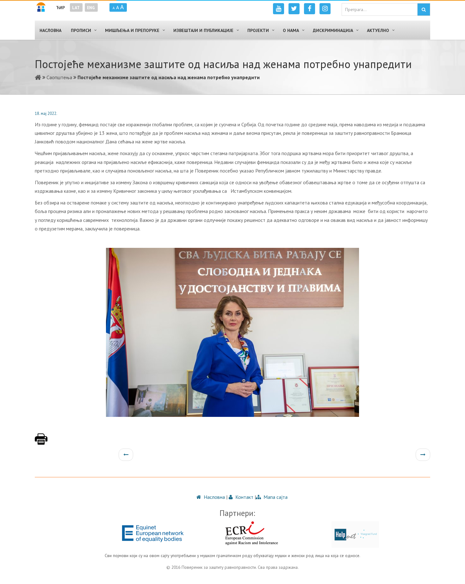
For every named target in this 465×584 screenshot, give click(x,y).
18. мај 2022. (46, 113)
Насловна (213, 497)
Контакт (243, 497)
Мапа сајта (275, 497)
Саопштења (59, 77)
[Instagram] (325, 8)
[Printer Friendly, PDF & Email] (41, 442)
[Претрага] (424, 9)
